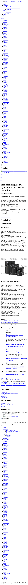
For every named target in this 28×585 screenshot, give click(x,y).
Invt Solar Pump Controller (12, 385)
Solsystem (8, 9)
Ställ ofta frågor (4, 397)
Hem (4, 4)
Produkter (5, 5)
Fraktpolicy (3, 394)
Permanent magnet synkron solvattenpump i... (14, 335)
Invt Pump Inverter (18, 383)
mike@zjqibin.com (13, 414)
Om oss (5, 10)
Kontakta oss (6, 15)
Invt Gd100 (11, 383)
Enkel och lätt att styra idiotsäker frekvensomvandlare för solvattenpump (10, 321)
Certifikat (8, 12)
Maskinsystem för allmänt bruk (13, 8)
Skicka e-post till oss (5, 217)
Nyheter (5, 14)
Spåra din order (4, 392)
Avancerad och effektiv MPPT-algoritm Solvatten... (15, 367)
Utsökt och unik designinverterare (16, 352)
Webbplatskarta (4, 382)
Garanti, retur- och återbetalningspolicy (9, 393)
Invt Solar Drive (4, 383)
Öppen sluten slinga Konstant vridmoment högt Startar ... (15, 345)
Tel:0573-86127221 (13, 416)
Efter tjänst (3, 396)
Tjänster (8, 13)
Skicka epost (3, 419)
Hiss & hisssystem (10, 6)
